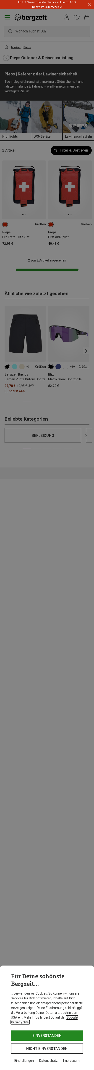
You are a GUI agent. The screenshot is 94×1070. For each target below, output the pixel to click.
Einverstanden (47, 1035)
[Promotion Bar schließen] (89, 5)
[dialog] (47, 1018)
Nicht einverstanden (47, 1048)
